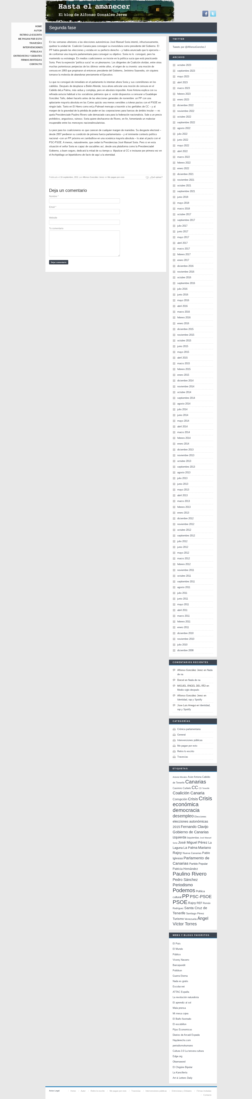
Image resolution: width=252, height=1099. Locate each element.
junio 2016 (182, 294)
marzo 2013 (183, 501)
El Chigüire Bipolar (182, 1067)
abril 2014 (182, 426)
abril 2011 (182, 610)
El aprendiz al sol (182, 1002)
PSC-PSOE (201, 896)
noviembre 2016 (185, 271)
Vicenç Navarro (181, 959)
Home (38, 26)
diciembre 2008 (185, 650)
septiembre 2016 (186, 283)
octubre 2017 (184, 214)
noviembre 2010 (185, 639)
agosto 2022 (183, 128)
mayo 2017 (183, 237)
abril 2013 (182, 495)
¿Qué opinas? (156, 177)
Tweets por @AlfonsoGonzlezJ (189, 47)
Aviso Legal (54, 1091)
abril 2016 (182, 306)
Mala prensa (179, 1008)
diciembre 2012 (185, 518)
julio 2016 (182, 288)
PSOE (180, 902)
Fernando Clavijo (194, 827)
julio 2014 (182, 409)
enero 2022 (183, 168)
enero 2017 (183, 260)
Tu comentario (56, 228)
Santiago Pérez (195, 913)
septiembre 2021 (186, 191)
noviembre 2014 (185, 386)
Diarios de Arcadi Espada (186, 1034)
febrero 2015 (184, 369)
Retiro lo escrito (31, 35)
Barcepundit (179, 965)
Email (52, 207)
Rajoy (192, 903)
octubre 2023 (184, 65)
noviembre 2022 (185, 111)
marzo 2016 (183, 311)
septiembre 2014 (186, 398)
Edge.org (177, 1056)
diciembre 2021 (185, 174)
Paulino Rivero (190, 874)
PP (185, 896)
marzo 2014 (183, 432)
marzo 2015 (183, 363)
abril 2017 (182, 243)
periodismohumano (183, 1045)
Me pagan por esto (30, 39)
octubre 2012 (184, 529)
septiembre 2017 (186, 220)
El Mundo (178, 949)
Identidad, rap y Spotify (189, 699)
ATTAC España (181, 992)
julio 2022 (182, 133)
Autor (38, 30)
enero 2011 (183, 627)
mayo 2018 (183, 202)
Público (177, 954)
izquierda (179, 837)
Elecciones (200, 816)
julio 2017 (182, 225)
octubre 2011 (184, 575)
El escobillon (179, 1024)
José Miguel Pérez (193, 842)
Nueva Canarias (192, 853)
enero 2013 (183, 512)
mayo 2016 (183, 300)
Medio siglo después (188, 689)
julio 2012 (182, 541)
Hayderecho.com (182, 1040)
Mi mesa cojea (180, 1013)
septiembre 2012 (186, 535)
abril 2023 (182, 82)
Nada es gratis (180, 981)
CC (195, 787)
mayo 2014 (183, 420)
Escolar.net (179, 986)
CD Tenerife (204, 788)
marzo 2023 (183, 88)
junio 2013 (182, 484)
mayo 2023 (183, 76)
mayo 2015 (183, 352)
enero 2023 (183, 99)
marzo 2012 (183, 558)
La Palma (190, 848)
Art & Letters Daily (182, 1077)
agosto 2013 (183, 472)
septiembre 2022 (186, 122)
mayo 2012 (183, 552)
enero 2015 (183, 374)
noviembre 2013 (185, 455)
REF (199, 903)
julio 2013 (182, 478)
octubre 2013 (184, 461)
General (181, 734)
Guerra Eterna (180, 975)
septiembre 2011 (186, 581)
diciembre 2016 (185, 266)
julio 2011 (182, 593)
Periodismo (183, 885)
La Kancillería (180, 1072)
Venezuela (190, 918)
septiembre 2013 (186, 466)
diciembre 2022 (185, 105)
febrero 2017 (184, 254)
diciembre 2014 (185, 380)
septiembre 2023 (186, 70)
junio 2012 (182, 547)
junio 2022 (182, 139)
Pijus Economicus (182, 1029)
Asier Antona (194, 777)
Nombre (54, 196)
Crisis (193, 799)
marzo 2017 (183, 248)
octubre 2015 (184, 340)
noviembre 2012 (185, 524)
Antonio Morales (180, 777)
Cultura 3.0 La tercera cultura (188, 1051)
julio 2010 (182, 644)
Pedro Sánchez (185, 879)
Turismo (178, 919)
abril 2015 (182, 357)
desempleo (183, 816)
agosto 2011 (183, 587)
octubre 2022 (184, 116)
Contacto (36, 64)
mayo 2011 (183, 604)
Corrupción (180, 799)
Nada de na (194, 680)
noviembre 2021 (185, 179)
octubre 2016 (184, 277)
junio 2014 (182, 415)
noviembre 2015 (185, 334)
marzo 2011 (183, 615)
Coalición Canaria (188, 793)
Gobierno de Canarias (191, 832)
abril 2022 (182, 151)
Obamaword (179, 1061)
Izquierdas (193, 837)
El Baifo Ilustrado (182, 1018)
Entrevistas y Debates (27, 56)
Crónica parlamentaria (189, 729)
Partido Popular (198, 863)
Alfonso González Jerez (93, 177)
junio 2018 (182, 197)
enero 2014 (183, 443)
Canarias (195, 782)
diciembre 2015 (185, 329)
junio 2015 (182, 346)
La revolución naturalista (186, 997)
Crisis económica (192, 801)
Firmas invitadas (31, 60)
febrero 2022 (184, 162)
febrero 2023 (184, 93)
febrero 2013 (184, 507)
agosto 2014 (183, 403)
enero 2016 (183, 323)
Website (53, 217)
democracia (186, 810)
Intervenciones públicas (190, 740)
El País (177, 943)
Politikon (177, 970)
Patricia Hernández (185, 868)
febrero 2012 (184, 564)
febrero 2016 (184, 317)
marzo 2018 (183, 208)
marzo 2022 (183, 157)
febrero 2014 (184, 438)
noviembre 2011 (185, 570)
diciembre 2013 (185, 449)
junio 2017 (182, 231)
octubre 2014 (184, 392)
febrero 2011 (183, 621)
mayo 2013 (183, 489)
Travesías (35, 43)
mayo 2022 (183, 145)
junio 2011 (182, 598)
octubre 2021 (184, 185)
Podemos (184, 890)
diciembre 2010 (185, 633)
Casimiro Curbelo (182, 788)
